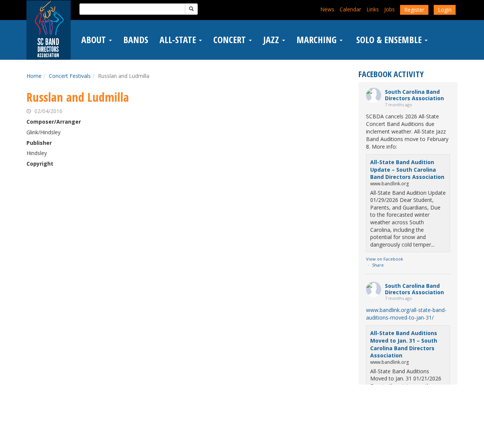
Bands (135, 39)
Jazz (272, 39)
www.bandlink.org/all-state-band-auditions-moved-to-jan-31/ (406, 313)
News (327, 9)
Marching (317, 39)
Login (444, 9)
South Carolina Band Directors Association (414, 95)
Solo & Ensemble (389, 39)
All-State (179, 39)
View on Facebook (384, 259)
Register (414, 9)
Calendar (350, 9)
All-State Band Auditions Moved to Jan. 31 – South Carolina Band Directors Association (403, 344)
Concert (230, 39)
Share (378, 265)
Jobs (389, 9)
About (94, 39)
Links (372, 9)
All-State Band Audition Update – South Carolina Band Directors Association (407, 169)
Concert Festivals (70, 75)
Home (34, 75)
